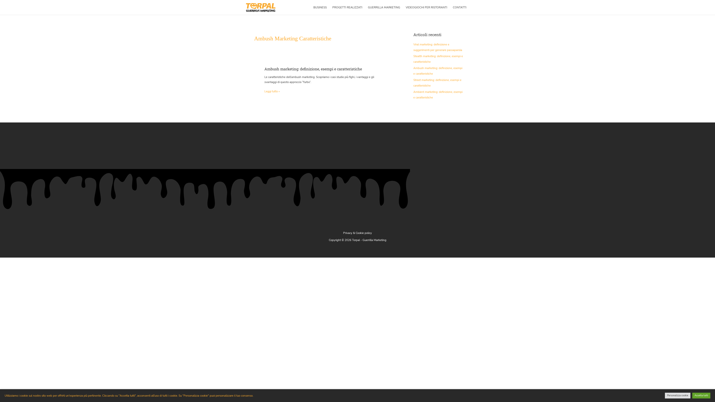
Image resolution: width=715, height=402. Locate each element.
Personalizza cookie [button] (677, 395)
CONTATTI (459, 7)
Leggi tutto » (272, 91)
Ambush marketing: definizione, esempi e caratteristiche (313, 68)
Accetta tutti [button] (701, 395)
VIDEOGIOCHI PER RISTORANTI (426, 7)
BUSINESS (320, 7)
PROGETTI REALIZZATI (347, 7)
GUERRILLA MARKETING (384, 7)
